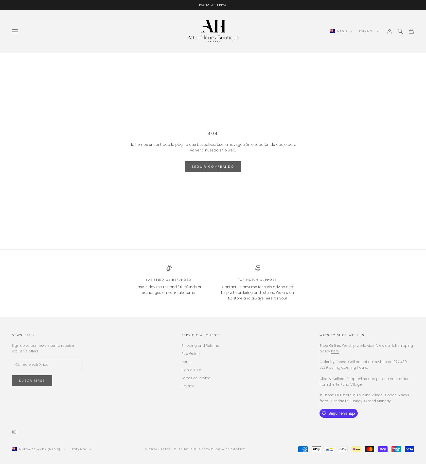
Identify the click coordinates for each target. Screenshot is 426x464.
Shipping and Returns (200, 345)
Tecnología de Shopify (223, 449)
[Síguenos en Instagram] (14, 432)
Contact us (232, 286)
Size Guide (190, 353)
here (335, 351)
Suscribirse (32, 380)
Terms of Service (195, 378)
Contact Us (191, 369)
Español (366, 31)
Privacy (187, 386)
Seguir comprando (213, 166)
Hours (186, 361)
